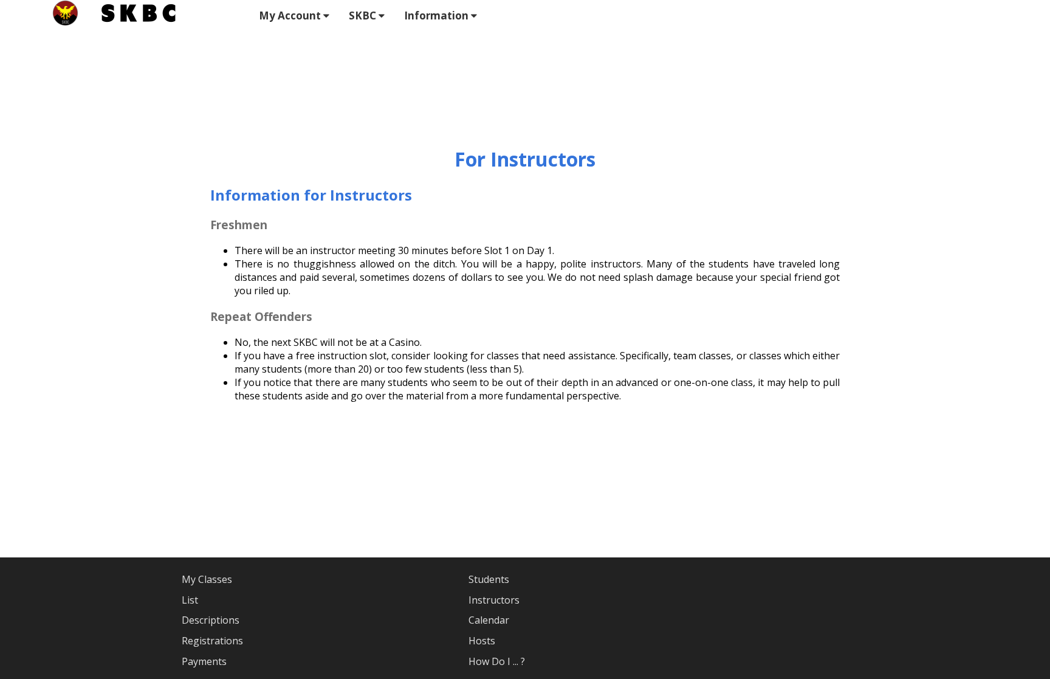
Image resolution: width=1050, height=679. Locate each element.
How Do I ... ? (496, 661)
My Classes (207, 579)
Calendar (488, 620)
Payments (204, 661)
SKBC (364, 15)
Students (488, 579)
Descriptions (210, 620)
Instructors (494, 600)
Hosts (481, 640)
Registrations (212, 640)
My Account (291, 15)
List (190, 600)
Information (437, 15)
